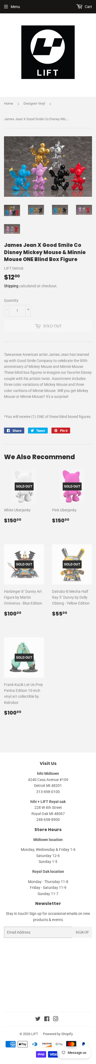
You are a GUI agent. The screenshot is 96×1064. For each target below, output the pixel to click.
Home (8, 103)
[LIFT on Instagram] (55, 1019)
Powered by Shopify (58, 1034)
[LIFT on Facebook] (47, 1019)
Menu (15, 7)
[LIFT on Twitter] (38, 1019)
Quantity (11, 300)
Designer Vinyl (34, 103)
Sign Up (82, 932)
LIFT (34, 1034)
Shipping (11, 286)
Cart (88, 7)
